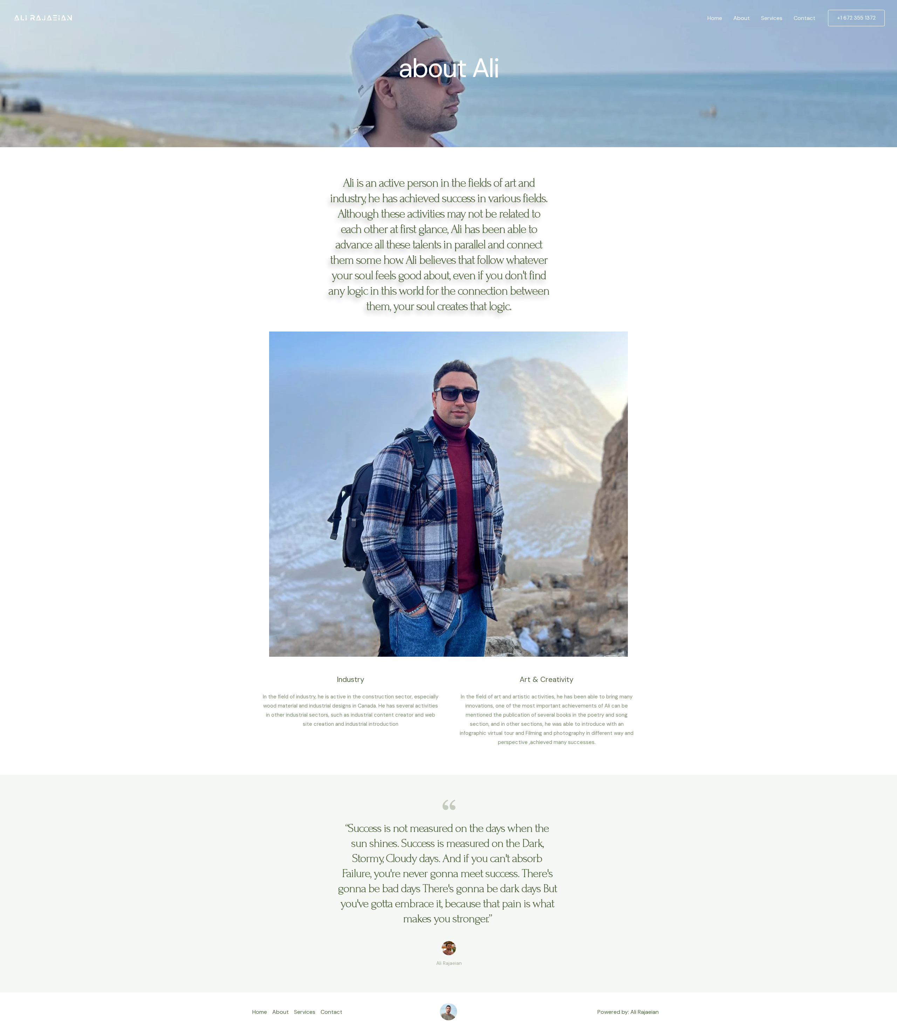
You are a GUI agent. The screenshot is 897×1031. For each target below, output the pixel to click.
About (741, 18)
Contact (804, 18)
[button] (856, 18)
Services (771, 18)
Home (714, 18)
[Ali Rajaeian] (42, 17)
